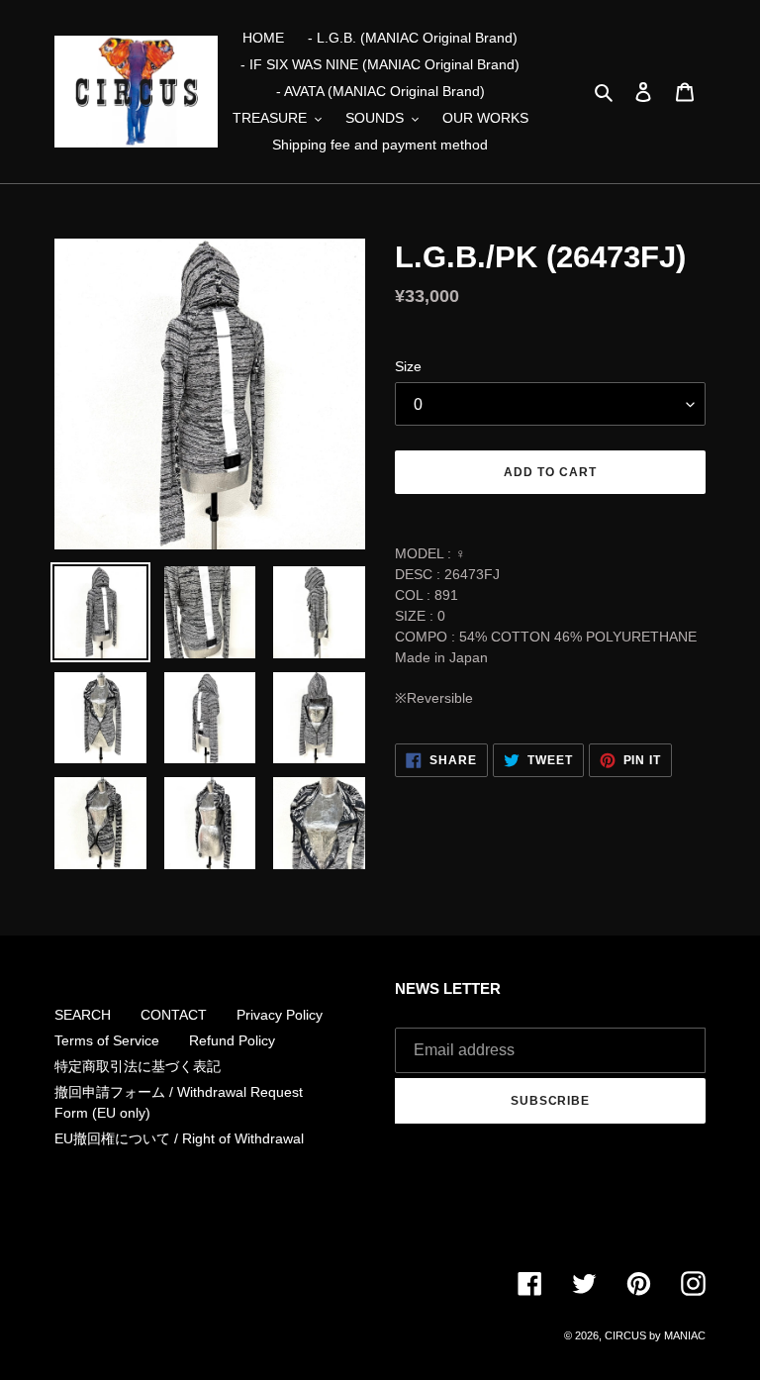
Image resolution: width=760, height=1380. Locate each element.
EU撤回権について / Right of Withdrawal (179, 1138)
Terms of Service (106, 1040)
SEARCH (82, 1015)
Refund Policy (232, 1040)
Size (408, 366)
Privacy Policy (280, 1015)
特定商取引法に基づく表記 (137, 1066)
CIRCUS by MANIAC (655, 1335)
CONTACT (174, 1015)
